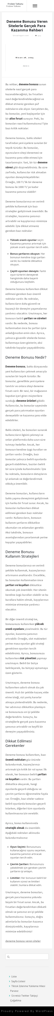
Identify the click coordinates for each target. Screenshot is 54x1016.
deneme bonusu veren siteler (23, 941)
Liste (14, 976)
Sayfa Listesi (18, 981)
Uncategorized (21, 35)
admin (26, 66)
